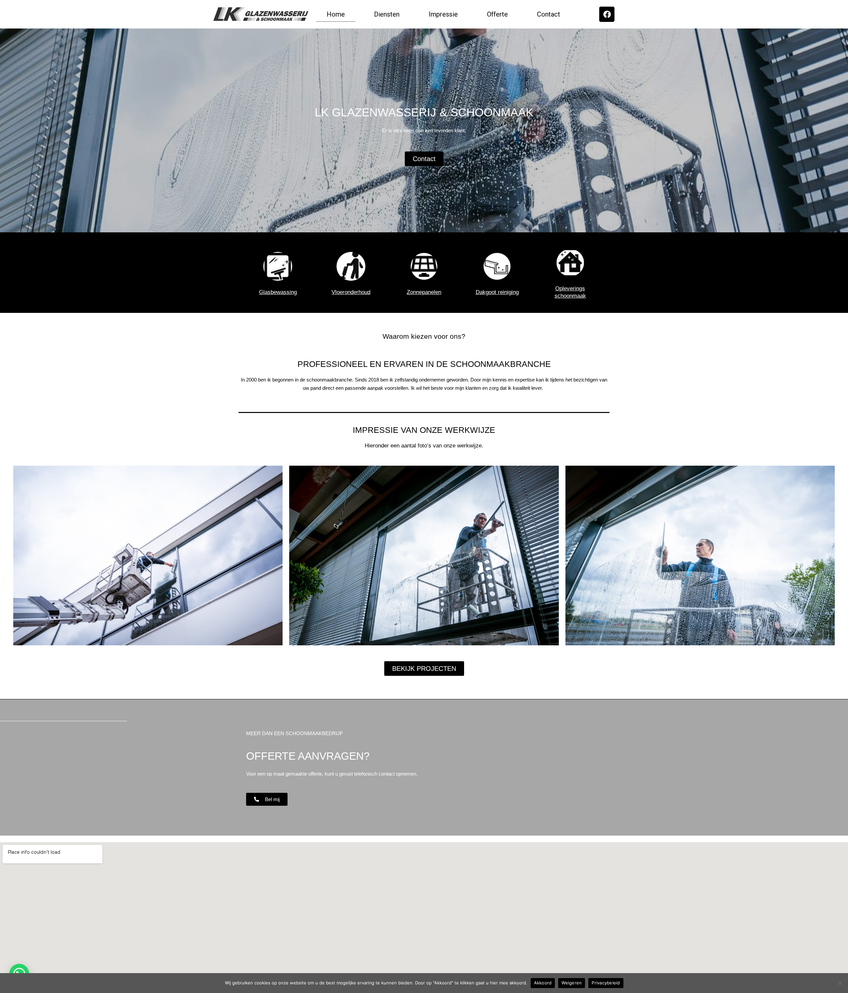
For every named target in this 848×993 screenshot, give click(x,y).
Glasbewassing (278, 292)
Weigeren (571, 982)
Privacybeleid (606, 982)
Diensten (386, 14)
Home (336, 14)
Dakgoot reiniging (497, 292)
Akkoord (543, 982)
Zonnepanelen (424, 292)
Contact (548, 14)
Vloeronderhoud (351, 292)
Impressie (443, 14)
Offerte (497, 14)
